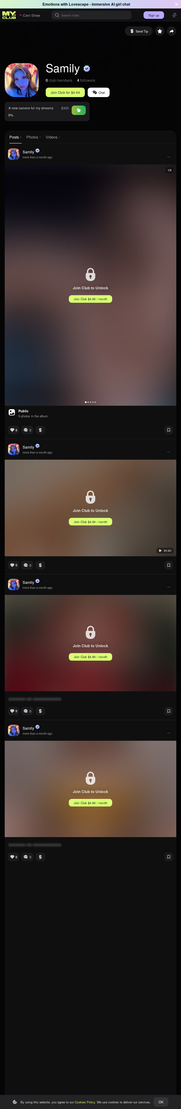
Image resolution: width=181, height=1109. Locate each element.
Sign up (153, 15)
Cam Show (31, 15)
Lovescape (79, 4)
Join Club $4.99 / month (90, 299)
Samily (28, 152)
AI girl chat (120, 4)
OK (161, 1102)
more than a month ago (37, 157)
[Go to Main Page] (9, 15)
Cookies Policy (85, 1102)
